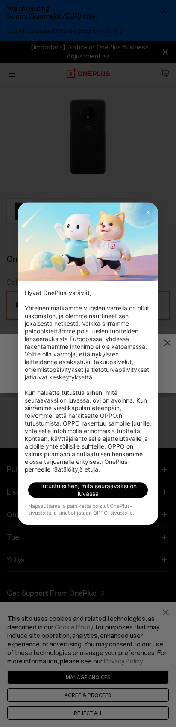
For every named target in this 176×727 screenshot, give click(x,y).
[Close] (148, 212)
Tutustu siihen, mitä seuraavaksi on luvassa (88, 489)
